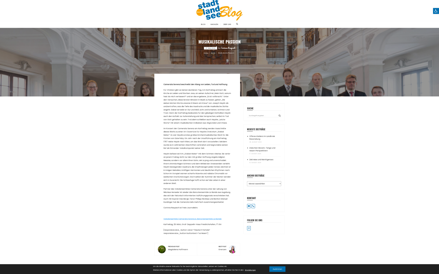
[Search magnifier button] (279, 115)
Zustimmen (277, 269)
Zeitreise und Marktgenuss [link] (261, 159)
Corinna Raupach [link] (228, 48)
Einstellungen (250, 270)
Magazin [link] (214, 24)
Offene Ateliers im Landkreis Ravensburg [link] (262, 137)
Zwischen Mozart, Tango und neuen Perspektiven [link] (262, 149)
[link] (436, 11)
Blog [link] (203, 24)
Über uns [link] (227, 24)
